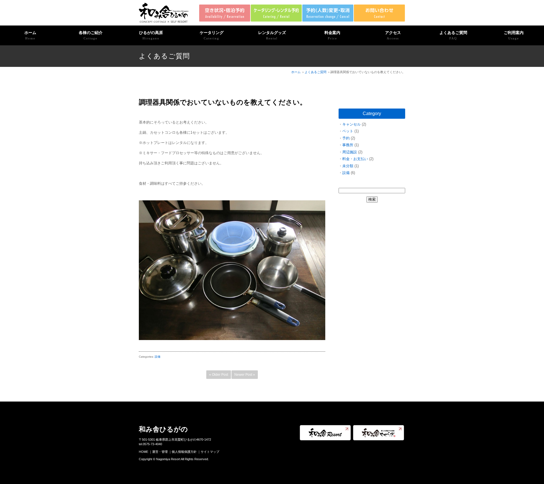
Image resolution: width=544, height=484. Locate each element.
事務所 (347, 145)
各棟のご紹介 (91, 35)
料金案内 (332, 35)
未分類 (347, 166)
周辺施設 (349, 152)
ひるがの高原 (151, 35)
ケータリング (212, 35)
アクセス (393, 35)
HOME (143, 451)
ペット (347, 131)
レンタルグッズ (272, 35)
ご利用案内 (514, 35)
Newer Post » (244, 375)
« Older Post (218, 375)
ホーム (30, 35)
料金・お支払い (355, 159)
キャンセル (351, 124)
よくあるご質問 (453, 35)
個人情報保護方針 (184, 451)
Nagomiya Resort (168, 459)
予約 (346, 138)
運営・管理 (160, 451)
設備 (157, 356)
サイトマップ (210, 451)
